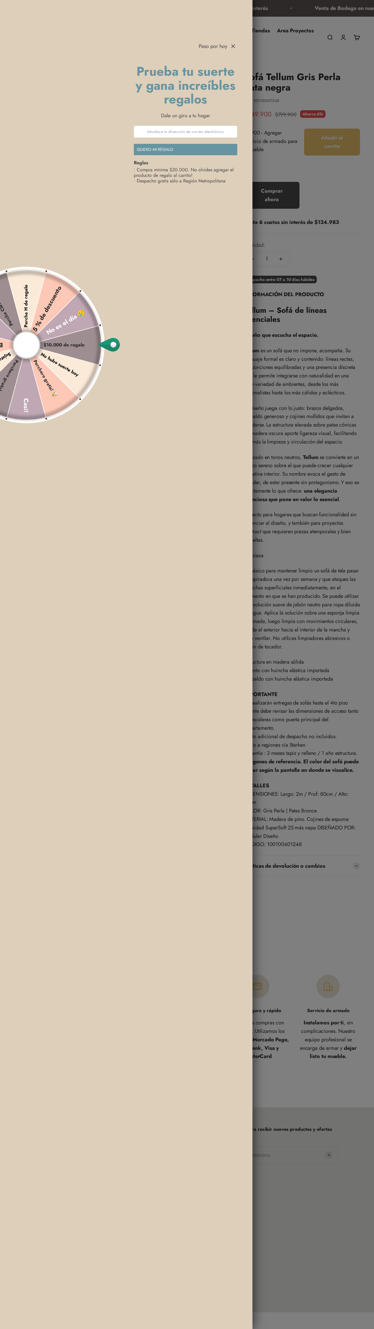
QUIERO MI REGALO (155, 149)
